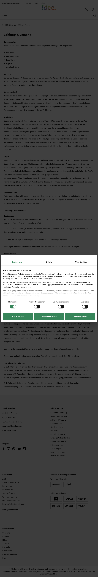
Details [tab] (49, 262)
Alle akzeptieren (80, 317)
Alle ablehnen (18, 317)
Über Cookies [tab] (81, 262)
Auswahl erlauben (49, 317)
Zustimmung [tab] (17, 262)
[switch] (37, 306)
